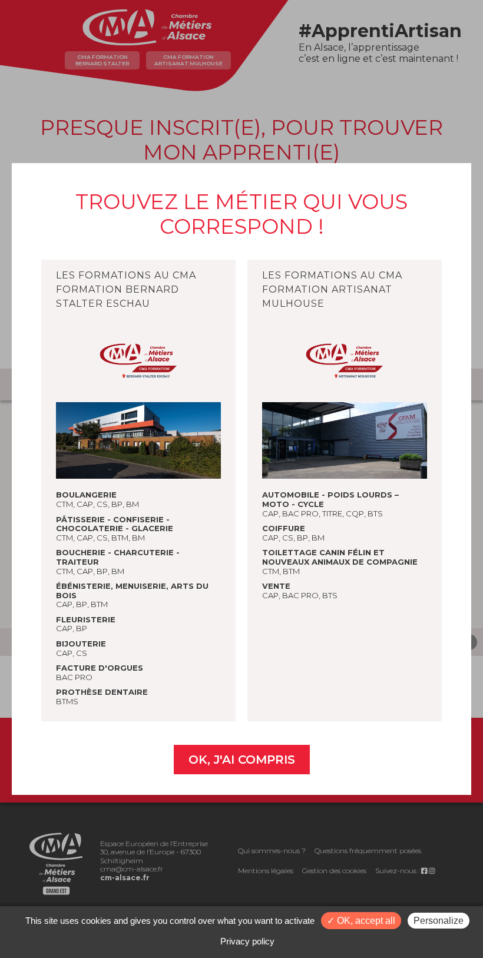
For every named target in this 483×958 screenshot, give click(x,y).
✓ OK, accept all (361, 921)
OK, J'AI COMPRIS (241, 760)
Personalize (438, 921)
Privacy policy (247, 941)
